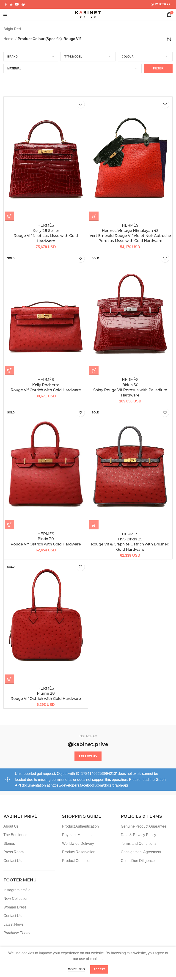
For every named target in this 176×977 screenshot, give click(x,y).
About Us (11, 826)
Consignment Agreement (141, 852)
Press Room (13, 852)
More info (76, 969)
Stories (9, 843)
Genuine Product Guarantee (143, 826)
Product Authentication (80, 826)
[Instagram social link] (11, 4)
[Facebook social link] (5, 4)
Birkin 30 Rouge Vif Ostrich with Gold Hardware (46, 539)
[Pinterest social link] (23, 4)
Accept (99, 969)
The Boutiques (15, 835)
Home (8, 39)
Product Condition (76, 861)
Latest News (13, 924)
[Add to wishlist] (81, 104)
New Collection (15, 898)
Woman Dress (15, 907)
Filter (158, 68)
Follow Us (88, 756)
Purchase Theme (17, 933)
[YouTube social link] (17, 4)
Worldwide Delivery (78, 843)
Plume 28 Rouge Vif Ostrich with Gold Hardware (46, 693)
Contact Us (12, 861)
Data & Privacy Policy (138, 835)
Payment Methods (76, 835)
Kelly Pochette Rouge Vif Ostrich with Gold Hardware (46, 384)
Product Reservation (78, 852)
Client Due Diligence (138, 861)
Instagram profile (16, 890)
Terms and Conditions (138, 843)
